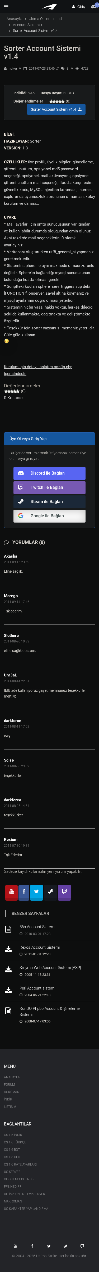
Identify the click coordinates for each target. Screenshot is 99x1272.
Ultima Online (39, 19)
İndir (60, 19)
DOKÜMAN (12, 1092)
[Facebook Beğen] (32, 1246)
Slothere (11, 635)
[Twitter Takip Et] (48, 1246)
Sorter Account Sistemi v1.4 (42, 52)
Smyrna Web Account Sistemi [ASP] (50, 967)
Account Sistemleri (28, 25)
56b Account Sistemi (37, 926)
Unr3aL (10, 675)
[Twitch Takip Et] (82, 1246)
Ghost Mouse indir (19, 1179)
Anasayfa (14, 19)
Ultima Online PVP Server (24, 1194)
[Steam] (50, 893)
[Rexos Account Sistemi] (10, 949)
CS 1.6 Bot (12, 1150)
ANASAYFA (12, 1077)
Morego (11, 595)
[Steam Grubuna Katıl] (65, 1246)
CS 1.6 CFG (12, 1157)
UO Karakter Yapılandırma (26, 1209)
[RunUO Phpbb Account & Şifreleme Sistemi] (10, 1011)
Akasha (10, 556)
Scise (9, 760)
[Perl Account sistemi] (10, 990)
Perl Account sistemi (37, 988)
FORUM (9, 1084)
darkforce (12, 720)
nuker (12, 68)
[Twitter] (36, 893)
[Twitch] (64, 893)
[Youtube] (11, 893)
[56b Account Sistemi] (10, 929)
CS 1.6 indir (13, 1135)
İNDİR (8, 1099)
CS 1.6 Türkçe (15, 1142)
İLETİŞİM (10, 1107)
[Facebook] (23, 893)
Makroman (13, 1201)
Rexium (10, 839)
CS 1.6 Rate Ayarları (20, 1164)
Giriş (80, 6)
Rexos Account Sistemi (40, 947)
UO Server (12, 1172)
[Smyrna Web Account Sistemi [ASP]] (10, 970)
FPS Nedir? (12, 1186)
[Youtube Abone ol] (15, 1246)
